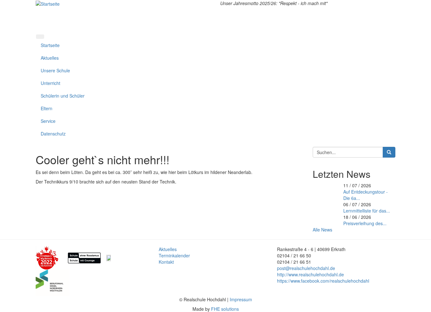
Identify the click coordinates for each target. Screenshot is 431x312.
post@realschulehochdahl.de (306, 268)
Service (48, 121)
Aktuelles (50, 58)
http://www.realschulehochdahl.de (310, 274)
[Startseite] (48, 3)
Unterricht (50, 83)
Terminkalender (174, 255)
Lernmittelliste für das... (366, 210)
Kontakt (166, 262)
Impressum (241, 299)
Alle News (322, 229)
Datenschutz (53, 133)
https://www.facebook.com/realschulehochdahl (323, 281)
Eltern (46, 108)
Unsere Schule (55, 70)
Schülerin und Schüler (63, 96)
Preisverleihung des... (365, 223)
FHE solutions (225, 309)
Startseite (50, 45)
